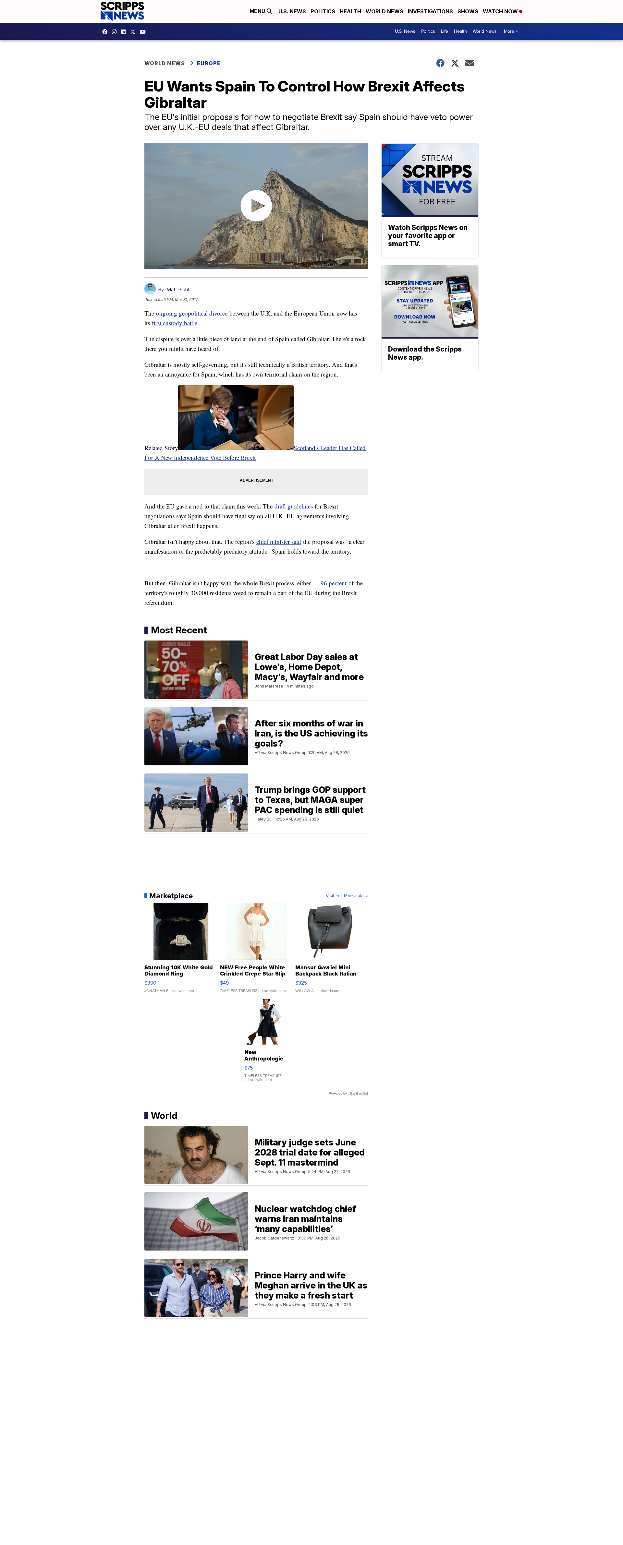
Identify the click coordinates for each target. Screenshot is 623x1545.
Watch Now (501, 11)
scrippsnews (106, 31)
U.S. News (292, 11)
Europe (209, 63)
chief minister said (278, 541)
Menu (258, 11)
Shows (468, 11)
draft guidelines (294, 506)
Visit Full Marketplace (347, 895)
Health (350, 11)
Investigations (430, 11)
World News (384, 11)
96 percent (334, 583)
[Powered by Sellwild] (358, 1093)
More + (511, 31)
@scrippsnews (144, 31)
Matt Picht (177, 289)
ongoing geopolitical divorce (191, 313)
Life (444, 31)
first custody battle (174, 323)
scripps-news (125, 31)
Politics (323, 11)
